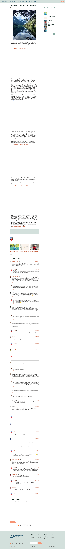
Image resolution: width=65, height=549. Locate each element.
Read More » (31, 254)
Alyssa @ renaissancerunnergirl (15, 423)
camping (17, 226)
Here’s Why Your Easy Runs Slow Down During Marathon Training (24, 252)
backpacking (14, 226)
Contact (32, 1)
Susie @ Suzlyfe (14, 306)
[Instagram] (51, 7)
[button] (14, 231)
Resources (26, 1)
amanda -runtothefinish (14, 474)
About (14, 1)
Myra (14, 400)
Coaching (11, 1)
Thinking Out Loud (22, 226)
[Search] (54, 34)
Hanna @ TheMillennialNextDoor (16, 373)
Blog (16, 1)
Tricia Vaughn (13, 487)
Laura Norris (14, 269)
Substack (35, 1)
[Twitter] (47, 7)
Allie (12, 292)
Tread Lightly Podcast (21, 1)
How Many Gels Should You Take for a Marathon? (51, 25)
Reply (12, 266)
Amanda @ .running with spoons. (16, 459)
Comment (11, 503)
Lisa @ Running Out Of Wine (15, 261)
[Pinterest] (54, 7)
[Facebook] (44, 7)
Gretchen (13, 336)
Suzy (12, 438)
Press (29, 1)
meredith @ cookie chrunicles (15, 276)
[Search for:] (34, 543)
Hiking (19, 226)
